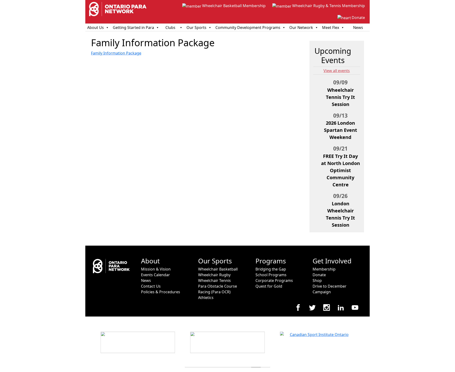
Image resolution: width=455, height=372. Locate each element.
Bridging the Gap (270, 269)
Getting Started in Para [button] (133, 27)
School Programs (271, 274)
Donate (358, 17)
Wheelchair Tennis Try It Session (340, 97)
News (358, 27)
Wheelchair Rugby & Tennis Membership (328, 5)
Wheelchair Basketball (218, 269)
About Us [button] (95, 27)
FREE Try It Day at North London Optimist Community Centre (340, 170)
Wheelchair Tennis (214, 280)
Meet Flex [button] (330, 27)
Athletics (206, 297)
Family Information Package (116, 53)
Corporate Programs (274, 280)
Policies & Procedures (160, 291)
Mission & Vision (156, 269)
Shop (317, 280)
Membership (324, 269)
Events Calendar (155, 274)
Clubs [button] (170, 27)
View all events (336, 70)
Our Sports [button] (196, 27)
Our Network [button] (301, 27)
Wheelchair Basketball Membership (234, 5)
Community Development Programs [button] (247, 27)
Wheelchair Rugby (214, 274)
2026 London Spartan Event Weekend (340, 130)
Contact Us (151, 286)
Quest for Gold (268, 286)
